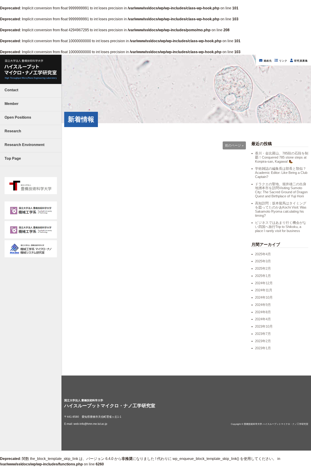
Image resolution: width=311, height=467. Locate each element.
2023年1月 (263, 348)
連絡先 (267, 60)
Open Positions (18, 117)
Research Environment (24, 145)
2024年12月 (264, 283)
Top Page (13, 158)
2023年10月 (264, 326)
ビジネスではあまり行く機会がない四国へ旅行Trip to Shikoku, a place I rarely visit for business (280, 226)
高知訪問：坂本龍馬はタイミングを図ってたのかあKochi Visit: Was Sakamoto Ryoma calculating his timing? (280, 209)
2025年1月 (263, 276)
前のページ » (234, 145)
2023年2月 (263, 341)
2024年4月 (263, 319)
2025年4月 (263, 254)
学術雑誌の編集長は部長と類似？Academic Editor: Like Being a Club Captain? (281, 172)
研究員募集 (300, 60)
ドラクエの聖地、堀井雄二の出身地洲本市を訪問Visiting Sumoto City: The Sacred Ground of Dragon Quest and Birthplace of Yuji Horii (281, 190)
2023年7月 (263, 334)
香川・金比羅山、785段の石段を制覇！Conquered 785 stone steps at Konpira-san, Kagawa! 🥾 (281, 157)
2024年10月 (264, 297)
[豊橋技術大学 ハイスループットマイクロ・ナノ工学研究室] (31, 69)
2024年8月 (263, 312)
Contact (11, 90)
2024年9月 (263, 305)
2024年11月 (263, 290)
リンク (282, 60)
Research (13, 131)
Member (11, 104)
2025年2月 (263, 268)
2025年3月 (263, 261)
